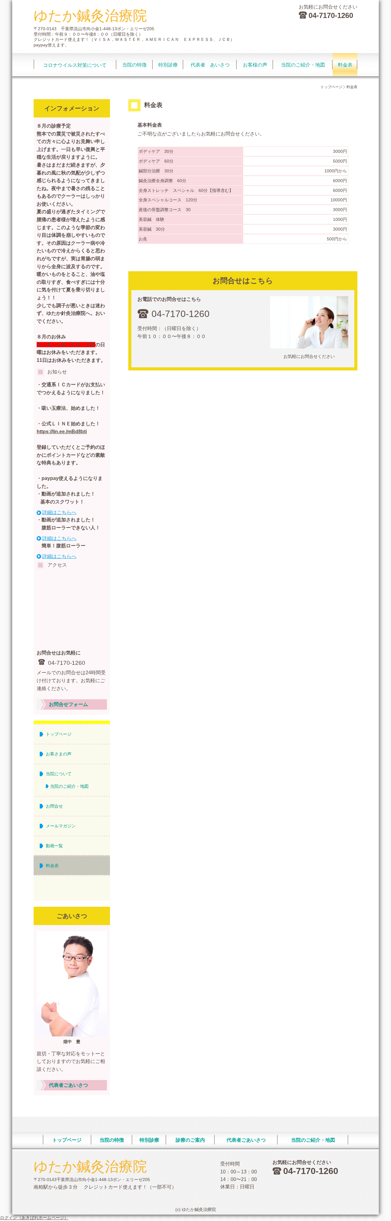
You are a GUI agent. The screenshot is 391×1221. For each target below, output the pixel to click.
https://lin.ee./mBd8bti (62, 431)
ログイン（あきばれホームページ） (34, 1217)
